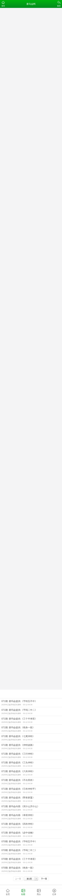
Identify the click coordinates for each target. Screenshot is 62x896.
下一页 (44, 879)
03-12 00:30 (27, 705)
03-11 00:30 (27, 845)
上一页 (18, 879)
